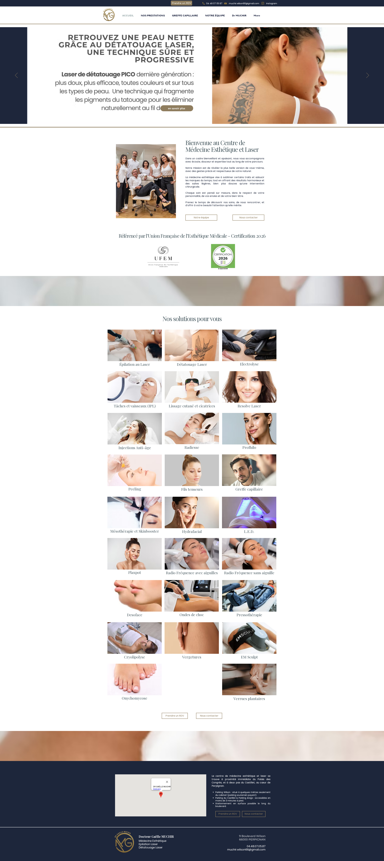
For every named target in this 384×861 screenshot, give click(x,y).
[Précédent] (16, 75)
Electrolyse (249, 363)
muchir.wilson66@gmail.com (246, 849)
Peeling (134, 488)
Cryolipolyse (134, 656)
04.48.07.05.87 (256, 846)
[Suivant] (367, 75)
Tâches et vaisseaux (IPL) (135, 405)
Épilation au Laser (134, 364)
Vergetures (191, 656)
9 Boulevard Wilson (252, 836)
